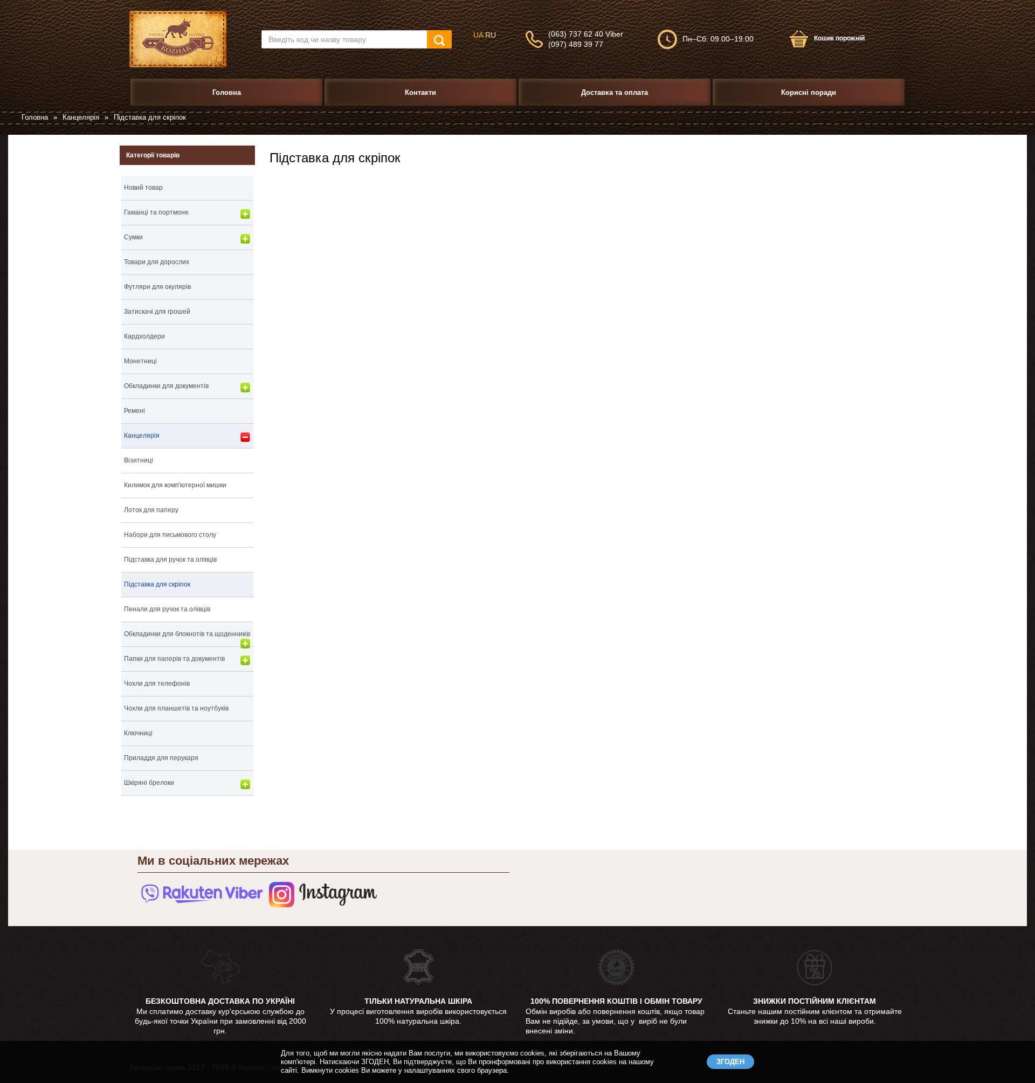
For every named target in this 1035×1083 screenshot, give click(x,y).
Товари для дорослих (156, 262)
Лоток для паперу (151, 510)
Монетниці (140, 361)
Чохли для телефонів (157, 683)
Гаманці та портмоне (156, 212)
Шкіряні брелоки (149, 783)
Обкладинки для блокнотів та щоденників (187, 634)
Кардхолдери (144, 336)
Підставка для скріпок (157, 584)
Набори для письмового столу (170, 535)
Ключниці (138, 733)
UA (478, 35)
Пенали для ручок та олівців (167, 609)
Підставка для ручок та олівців (170, 559)
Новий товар (143, 187)
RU (490, 35)
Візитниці (138, 460)
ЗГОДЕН (730, 1062)
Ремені (134, 411)
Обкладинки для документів (166, 386)
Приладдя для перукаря (161, 758)
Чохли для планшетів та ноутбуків (176, 708)
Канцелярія (81, 117)
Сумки (133, 237)
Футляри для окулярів (157, 287)
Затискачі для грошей (157, 311)
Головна (35, 117)
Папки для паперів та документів (174, 659)
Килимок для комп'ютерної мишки (175, 485)
